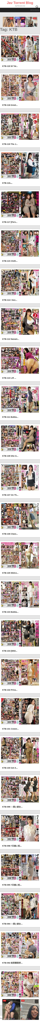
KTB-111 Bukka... (10, 417)
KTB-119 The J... (10, 144)
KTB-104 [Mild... (9, 651)
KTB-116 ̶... (7, 183)
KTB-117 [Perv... (9, 222)
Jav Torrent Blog (20, 3)
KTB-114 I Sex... (9, 300)
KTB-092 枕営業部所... (12, 963)
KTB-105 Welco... (10, 573)
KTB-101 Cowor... (10, 729)
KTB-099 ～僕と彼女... (12, 807)
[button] (34, 10)
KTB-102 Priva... (9, 690)
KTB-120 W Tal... (10, 66)
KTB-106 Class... (10, 534)
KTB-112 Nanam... (10, 339)
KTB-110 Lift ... (9, 378)
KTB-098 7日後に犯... (12, 846)
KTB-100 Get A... (10, 768)
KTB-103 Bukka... (10, 612)
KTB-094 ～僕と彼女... (12, 924)
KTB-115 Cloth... (10, 261)
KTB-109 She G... (10, 456)
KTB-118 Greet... (10, 105)
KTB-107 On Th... (10, 495)
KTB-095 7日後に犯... (12, 885)
